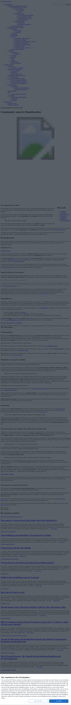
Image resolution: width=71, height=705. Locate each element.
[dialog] (35, 689)
